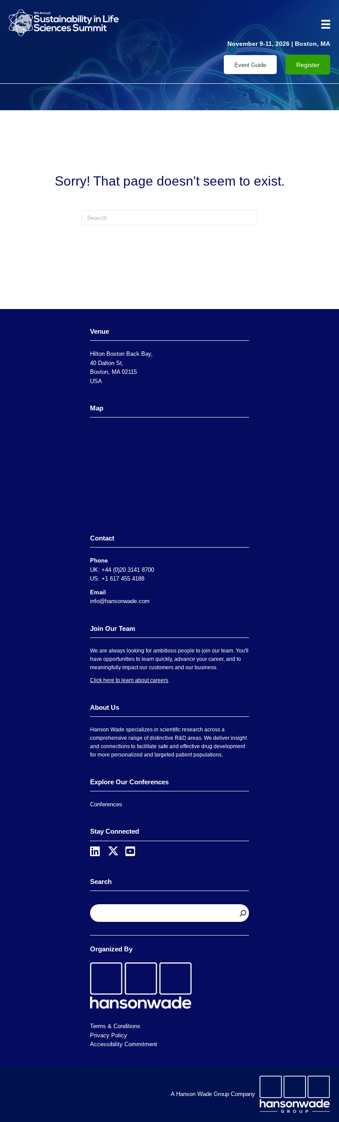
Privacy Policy (108, 1035)
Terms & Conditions (115, 1026)
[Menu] (322, 24)
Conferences (106, 804)
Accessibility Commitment (123, 1044)
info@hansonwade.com (120, 601)
